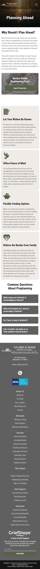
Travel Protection (20, 436)
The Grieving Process (20, 493)
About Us (20, 395)
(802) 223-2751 (22, 365)
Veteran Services (20, 462)
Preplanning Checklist (20, 479)
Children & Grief (20, 500)
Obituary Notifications (20, 427)
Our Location (20, 402)
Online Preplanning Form (20, 476)
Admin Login (29, 566)
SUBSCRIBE (20, 554)
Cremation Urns (20, 455)
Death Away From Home (20, 525)
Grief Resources (20, 496)
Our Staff (20, 399)
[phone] (20, 373)
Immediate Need (20, 440)
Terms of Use (20, 566)
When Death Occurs (20, 521)
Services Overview (20, 444)
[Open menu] (36, 4)
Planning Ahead (20, 472)
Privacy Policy (11, 566)
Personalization (20, 459)
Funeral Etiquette (20, 517)
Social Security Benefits (20, 513)
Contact (20, 410)
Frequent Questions (20, 510)
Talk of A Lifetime (20, 483)
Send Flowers (20, 423)
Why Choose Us (20, 406)
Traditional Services (20, 448)
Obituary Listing (20, 419)
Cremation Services (20, 451)
